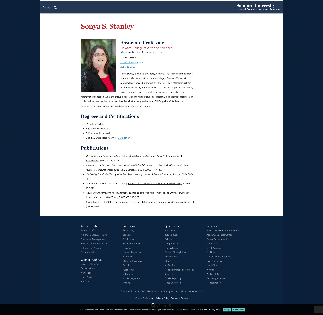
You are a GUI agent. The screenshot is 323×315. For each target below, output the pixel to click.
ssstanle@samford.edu (131, 62)
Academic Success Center (219, 234)
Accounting (128, 230)
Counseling (211, 243)
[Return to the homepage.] (258, 9)
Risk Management (131, 278)
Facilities (210, 252)
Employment (129, 239)
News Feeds (86, 272)
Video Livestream (173, 282)
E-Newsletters (88, 268)
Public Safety (212, 273)
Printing (210, 269)
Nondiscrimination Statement (179, 269)
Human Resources (132, 252)
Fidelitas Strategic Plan (175, 252)
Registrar (169, 273)
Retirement (128, 273)
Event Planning (213, 247)
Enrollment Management (93, 239)
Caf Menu (169, 239)
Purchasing (128, 269)
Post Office (211, 265)
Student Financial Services (219, 256)
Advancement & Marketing (94, 234)
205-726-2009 (128, 66)
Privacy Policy (162, 298)
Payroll (126, 265)
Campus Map (171, 243)
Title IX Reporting (173, 278)
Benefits (127, 234)
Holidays (127, 247)
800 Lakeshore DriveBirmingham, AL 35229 (163, 291)
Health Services (214, 260)
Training (127, 282)
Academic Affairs (89, 230)
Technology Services (216, 278)
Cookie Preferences (144, 298)
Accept (227, 309)
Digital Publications (90, 263)
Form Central (171, 256)
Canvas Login (171, 247)
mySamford (170, 265)
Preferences (238, 309)
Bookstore (170, 230)
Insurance (127, 256)
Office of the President (92, 247)
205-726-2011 (195, 291)
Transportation (213, 282)
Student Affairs (88, 252)
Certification (124, 137)
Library (168, 260)
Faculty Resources (131, 243)
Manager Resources (132, 260)
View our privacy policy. (210, 309)
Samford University (131, 291)
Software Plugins (179, 298)
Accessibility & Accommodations (222, 230)
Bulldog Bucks (171, 234)
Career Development (216, 239)
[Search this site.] (55, 7)
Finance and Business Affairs (95, 243)
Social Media (87, 276)
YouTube (85, 281)
